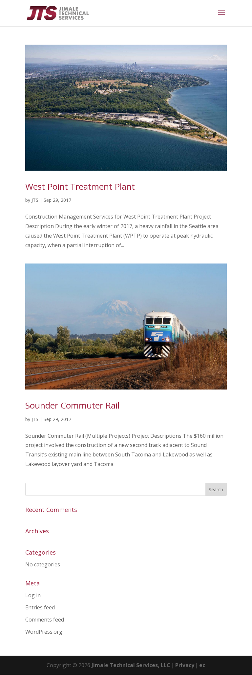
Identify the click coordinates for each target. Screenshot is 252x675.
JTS (35, 200)
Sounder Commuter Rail (72, 405)
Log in (33, 595)
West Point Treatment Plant (80, 186)
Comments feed (44, 619)
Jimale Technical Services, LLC (131, 665)
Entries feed (40, 607)
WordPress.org (43, 631)
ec (202, 665)
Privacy (184, 665)
